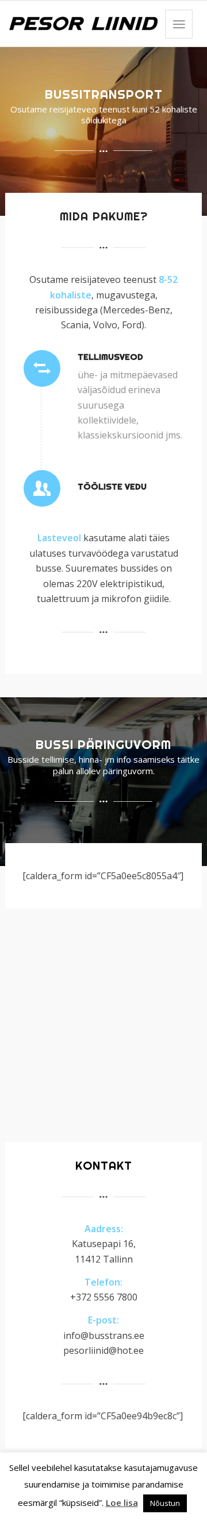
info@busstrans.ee (103, 1335)
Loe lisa (122, 1502)
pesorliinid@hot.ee (103, 1350)
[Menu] (179, 24)
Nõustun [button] (165, 1503)
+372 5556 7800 (103, 1297)
